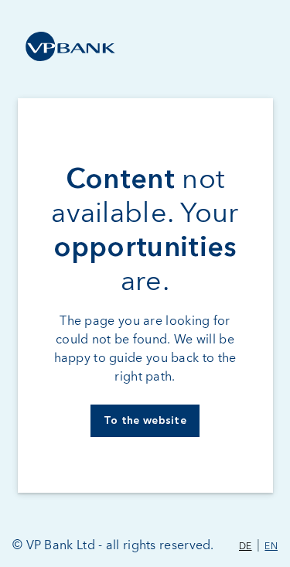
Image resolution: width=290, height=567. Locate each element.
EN (271, 547)
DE (245, 547)
